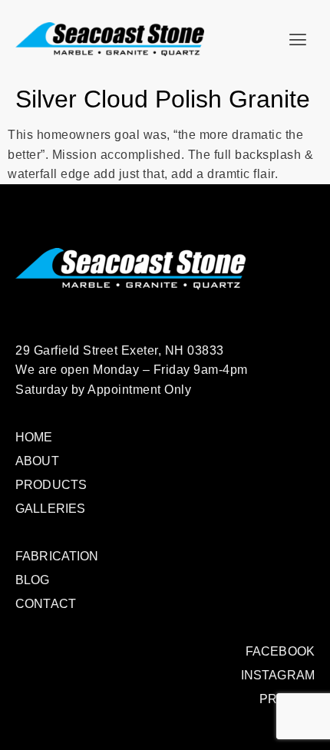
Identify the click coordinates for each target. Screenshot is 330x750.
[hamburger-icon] (297, 40)
